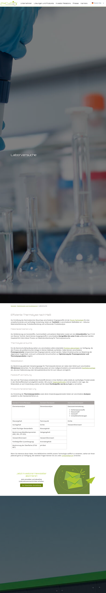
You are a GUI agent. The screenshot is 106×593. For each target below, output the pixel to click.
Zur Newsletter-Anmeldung (31, 485)
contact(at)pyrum (67, 456)
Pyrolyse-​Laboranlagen (72, 348)
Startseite (13, 306)
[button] (26, 3)
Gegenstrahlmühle (59, 382)
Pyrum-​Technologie (77, 320)
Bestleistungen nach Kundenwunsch (27, 306)
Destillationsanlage (88, 368)
